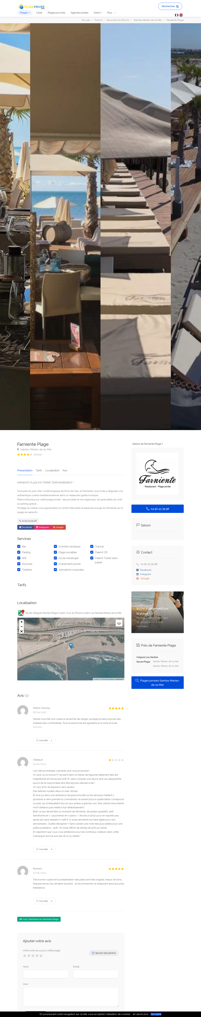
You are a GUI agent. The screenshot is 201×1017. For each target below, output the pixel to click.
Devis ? (98, 12)
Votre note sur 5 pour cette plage (41, 950)
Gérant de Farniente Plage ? (147, 443)
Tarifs (38, 470)
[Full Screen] (21, 631)
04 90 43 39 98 (29, 521)
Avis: (25, 984)
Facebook (27, 527)
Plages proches (56, 12)
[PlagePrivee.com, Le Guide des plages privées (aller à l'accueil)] (31, 6)
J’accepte (156, 1014)
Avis (64, 470)
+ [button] (22, 622)
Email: (76, 966)
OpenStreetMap (108, 679)
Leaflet (96, 679)
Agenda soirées (79, 12)
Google (60, 527)
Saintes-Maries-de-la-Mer (36, 449)
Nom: (26, 966)
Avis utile (45, 740)
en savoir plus (140, 1014)
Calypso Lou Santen (147, 657)
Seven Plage (143, 661)
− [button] (22, 626)
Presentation (25, 470)
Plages (24, 12)
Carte (39, 12)
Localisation (52, 470)
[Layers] (119, 623)
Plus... (110, 12)
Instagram (43, 527)
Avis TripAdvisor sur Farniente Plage (40, 919)
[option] (135, 226)
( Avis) (38, 454)
